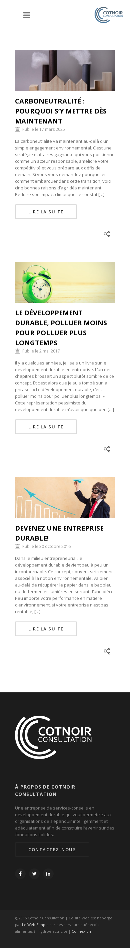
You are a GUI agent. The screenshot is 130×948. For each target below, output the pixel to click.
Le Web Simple (35, 924)
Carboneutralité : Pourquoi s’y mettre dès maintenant (61, 111)
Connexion (81, 931)
